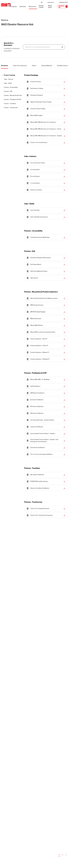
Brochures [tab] (4, 65)
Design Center (41, 6)
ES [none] (65, 855)
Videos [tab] (34, 65)
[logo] (6, 5)
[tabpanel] (34, 298)
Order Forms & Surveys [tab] (20, 65)
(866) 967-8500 (63, 2)
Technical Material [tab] (46, 65)
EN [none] (59, 855)
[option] (62, 855)
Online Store (50, 2)
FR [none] (62, 855)
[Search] (43, 2)
